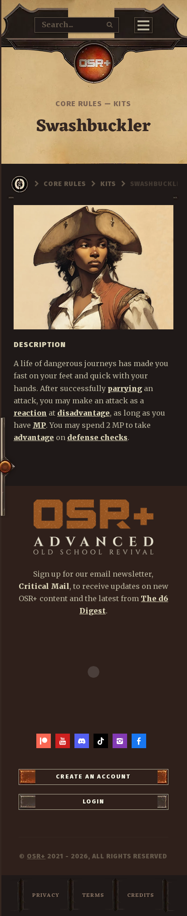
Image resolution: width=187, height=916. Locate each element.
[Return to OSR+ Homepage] (93, 63)
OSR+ (36, 856)
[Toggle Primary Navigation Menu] (143, 25)
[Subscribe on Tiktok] (101, 741)
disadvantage (83, 412)
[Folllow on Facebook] (139, 741)
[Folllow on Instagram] (120, 741)
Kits (122, 103)
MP (39, 425)
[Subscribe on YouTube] (62, 741)
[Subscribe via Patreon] (43, 741)
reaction (30, 412)
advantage (34, 437)
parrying (125, 388)
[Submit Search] (109, 24)
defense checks (97, 437)
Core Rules (78, 103)
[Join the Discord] (81, 741)
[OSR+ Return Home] (94, 527)
